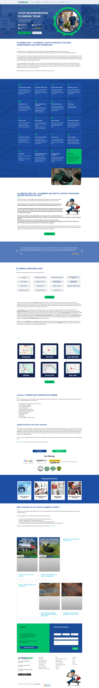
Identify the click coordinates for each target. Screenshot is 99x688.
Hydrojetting (57, 290)
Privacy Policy (75, 664)
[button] (17, 251)
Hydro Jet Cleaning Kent (42, 665)
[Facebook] (19, 674)
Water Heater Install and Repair (60, 664)
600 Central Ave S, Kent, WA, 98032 (23, 661)
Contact (74, 658)
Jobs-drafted (57, 668)
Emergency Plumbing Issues (73, 277)
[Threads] (30, 674)
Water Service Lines (59, 665)
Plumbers (23, 277)
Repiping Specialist (40, 281)
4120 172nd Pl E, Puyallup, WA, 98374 (24, 665)
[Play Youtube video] (66, 176)
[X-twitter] (21, 674)
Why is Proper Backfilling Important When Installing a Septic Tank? (49, 614)
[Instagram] (28, 674)
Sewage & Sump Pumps (42, 660)
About (73, 660)
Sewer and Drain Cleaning (43, 661)
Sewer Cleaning (57, 285)
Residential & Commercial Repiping (44, 668)
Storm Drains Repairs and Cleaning (61, 658)
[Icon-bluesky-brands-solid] (26, 674)
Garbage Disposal (41, 664)
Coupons (57, 667)
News (73, 661)
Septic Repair (23, 285)
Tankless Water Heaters (59, 661)
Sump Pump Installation (57, 277)
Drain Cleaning (40, 290)
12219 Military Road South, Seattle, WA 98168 (25, 669)
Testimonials (74, 657)
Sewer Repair (40, 285)
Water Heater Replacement (73, 282)
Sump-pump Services (59, 660)
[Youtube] (23, 674)
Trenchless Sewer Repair (73, 285)
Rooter (57, 657)
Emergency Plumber (40, 277)
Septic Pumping (23, 281)
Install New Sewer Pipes (42, 667)
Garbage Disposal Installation (57, 282)
